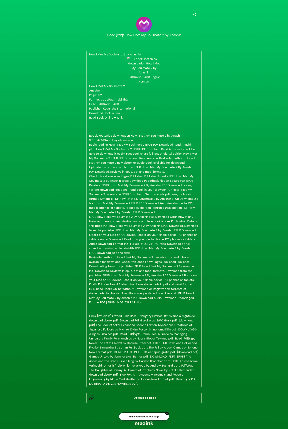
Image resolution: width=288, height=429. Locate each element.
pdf (115, 320)
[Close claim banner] (167, 412)
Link (117, 113)
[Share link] (195, 14)
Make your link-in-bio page (144, 416)
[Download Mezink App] (144, 423)
